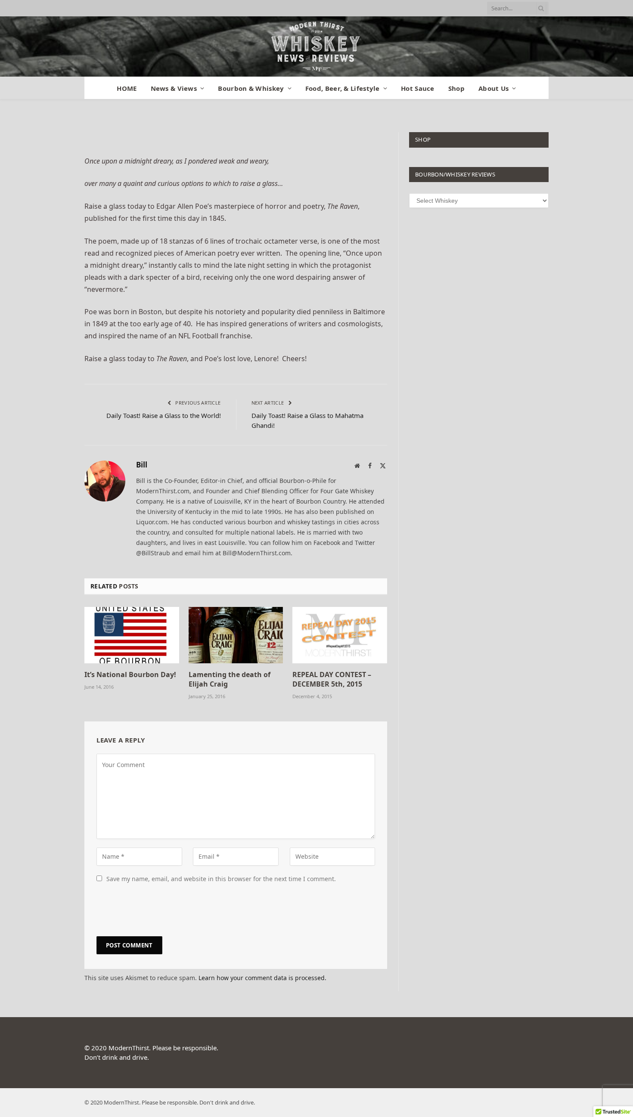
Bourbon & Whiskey (251, 88)
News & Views (174, 88)
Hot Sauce (417, 88)
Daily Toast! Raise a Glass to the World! (163, 415)
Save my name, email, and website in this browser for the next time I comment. (221, 879)
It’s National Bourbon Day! (130, 674)
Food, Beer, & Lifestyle (342, 88)
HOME (127, 88)
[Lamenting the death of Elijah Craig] (236, 635)
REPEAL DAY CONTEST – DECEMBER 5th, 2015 (331, 679)
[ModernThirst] (316, 46)
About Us (493, 88)
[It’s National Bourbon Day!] (131, 635)
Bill (141, 465)
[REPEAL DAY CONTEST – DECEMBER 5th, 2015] (339, 635)
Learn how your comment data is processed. (262, 978)
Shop (456, 88)
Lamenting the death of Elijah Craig (229, 679)
